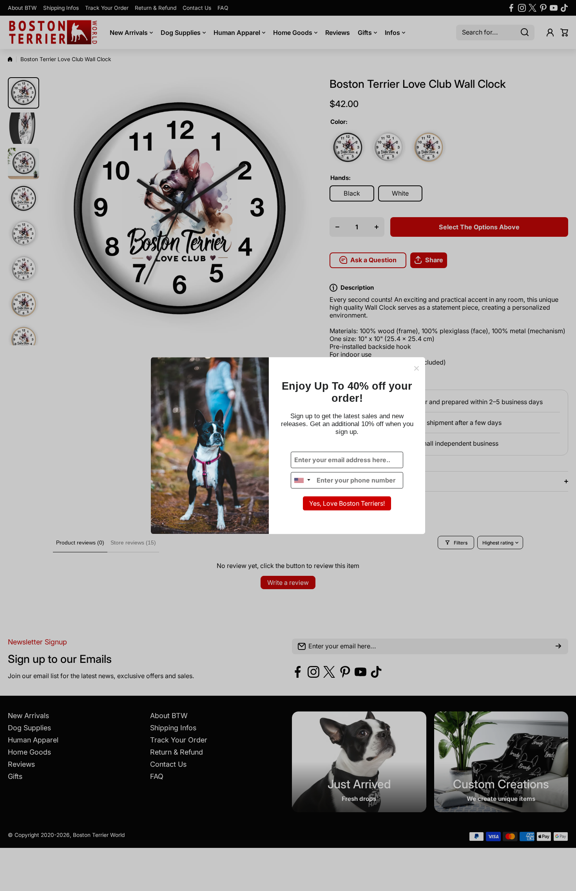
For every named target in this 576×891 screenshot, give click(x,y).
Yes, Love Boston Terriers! (347, 504)
